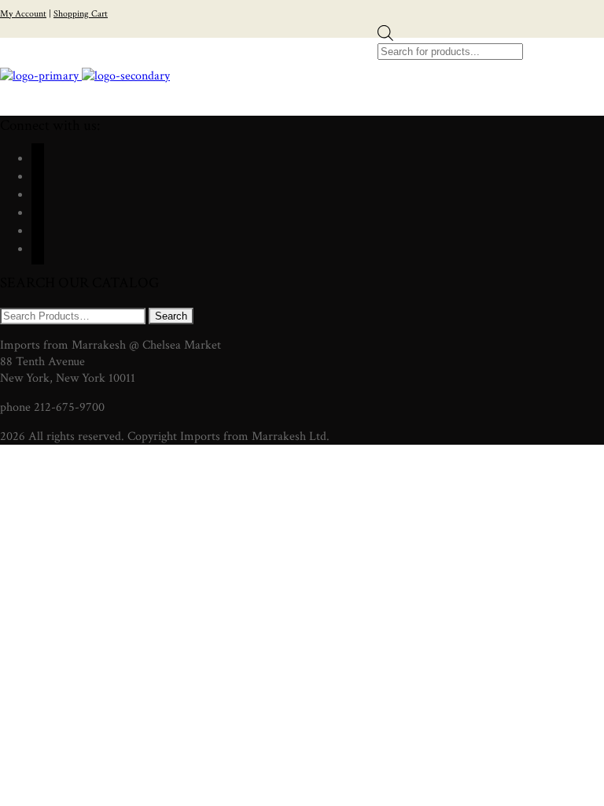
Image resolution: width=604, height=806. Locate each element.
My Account (23, 14)
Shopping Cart (80, 14)
